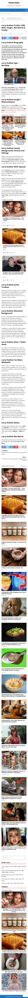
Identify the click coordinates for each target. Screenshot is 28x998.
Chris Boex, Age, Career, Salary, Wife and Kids (12, 883)
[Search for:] (14, 13)
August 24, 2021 (6, 34)
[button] (26, 10)
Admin (13, 34)
